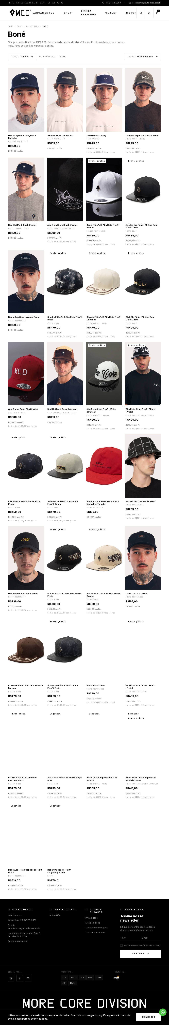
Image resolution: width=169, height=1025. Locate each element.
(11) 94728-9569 (113, 3)
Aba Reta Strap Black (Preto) (62, 225)
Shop (68, 12)
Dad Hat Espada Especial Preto (142, 135)
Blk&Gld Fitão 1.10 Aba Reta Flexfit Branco (22, 778)
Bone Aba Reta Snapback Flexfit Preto (25, 871)
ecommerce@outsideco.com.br (146, 3)
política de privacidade (34, 1018)
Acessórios (32, 26)
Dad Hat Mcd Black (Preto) (22, 225)
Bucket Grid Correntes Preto (140, 501)
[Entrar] (149, 13)
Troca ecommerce (17, 941)
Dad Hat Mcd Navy (96, 135)
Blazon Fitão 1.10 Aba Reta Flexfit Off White (103, 318)
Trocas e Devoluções (96, 927)
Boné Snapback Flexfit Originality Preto (59, 871)
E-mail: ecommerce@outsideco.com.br (24, 927)
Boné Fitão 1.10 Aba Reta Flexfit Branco (102, 226)
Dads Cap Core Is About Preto (23, 317)
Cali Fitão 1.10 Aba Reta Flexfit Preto (24, 502)
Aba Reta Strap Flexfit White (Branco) (101, 410)
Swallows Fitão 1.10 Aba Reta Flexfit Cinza (62, 502)
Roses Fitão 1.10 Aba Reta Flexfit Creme (103, 594)
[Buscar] (140, 13)
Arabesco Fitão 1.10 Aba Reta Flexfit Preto (62, 686)
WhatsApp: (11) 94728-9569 (22, 920)
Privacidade (91, 917)
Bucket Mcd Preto (95, 685)
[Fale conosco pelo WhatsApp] (163, 1012)
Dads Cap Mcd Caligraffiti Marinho (22, 136)
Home (10, 26)
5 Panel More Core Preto (60, 135)
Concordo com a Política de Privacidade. (142, 945)
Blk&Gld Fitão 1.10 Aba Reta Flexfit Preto (140, 318)
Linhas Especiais (88, 13)
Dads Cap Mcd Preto (136, 593)
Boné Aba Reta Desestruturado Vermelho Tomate (102, 502)
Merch (131, 12)
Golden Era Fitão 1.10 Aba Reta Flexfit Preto (141, 226)
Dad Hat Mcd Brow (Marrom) (62, 409)
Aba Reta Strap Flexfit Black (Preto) (140, 410)
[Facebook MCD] (20, 978)
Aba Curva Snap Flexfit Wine (23, 409)
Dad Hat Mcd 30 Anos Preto (22, 593)
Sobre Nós (55, 915)
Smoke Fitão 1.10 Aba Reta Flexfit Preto (64, 318)
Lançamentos (44, 12)
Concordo (148, 1017)
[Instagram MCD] (11, 978)
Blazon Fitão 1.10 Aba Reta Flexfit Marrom (25, 686)
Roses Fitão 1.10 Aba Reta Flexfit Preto (64, 594)
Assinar (138, 953)
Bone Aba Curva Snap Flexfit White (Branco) (141, 778)
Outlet (111, 12)
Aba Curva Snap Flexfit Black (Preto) (101, 778)
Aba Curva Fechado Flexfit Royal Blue (64, 778)
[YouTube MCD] (28, 978)
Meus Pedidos (92, 922)
